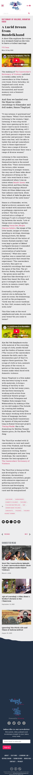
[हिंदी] (30, 5)
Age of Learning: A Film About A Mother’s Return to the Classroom (16, 598)
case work (9, 499)
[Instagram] (24, 723)
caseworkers (19, 499)
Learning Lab (23, 755)
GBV (24, 505)
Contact (13, 762)
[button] (2, 5)
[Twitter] (14, 723)
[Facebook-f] (9, 723)
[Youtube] (19, 723)
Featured (23, 502)
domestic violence (12, 502)
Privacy (20, 762)
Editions (14, 755)
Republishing (6, 759)
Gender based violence (13, 507)
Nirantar (21, 718)
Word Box (27, 759)
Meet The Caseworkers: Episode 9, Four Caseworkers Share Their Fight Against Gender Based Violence (16, 566)
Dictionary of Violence (11, 19)
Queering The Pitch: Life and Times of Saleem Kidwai (14, 628)
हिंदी (28, 6)
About (7, 755)
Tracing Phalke (8, 426)
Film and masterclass (13, 505)
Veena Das (13, 225)
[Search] (29, 13)
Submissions (17, 759)
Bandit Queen (19, 182)
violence (18, 510)
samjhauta (9, 510)
